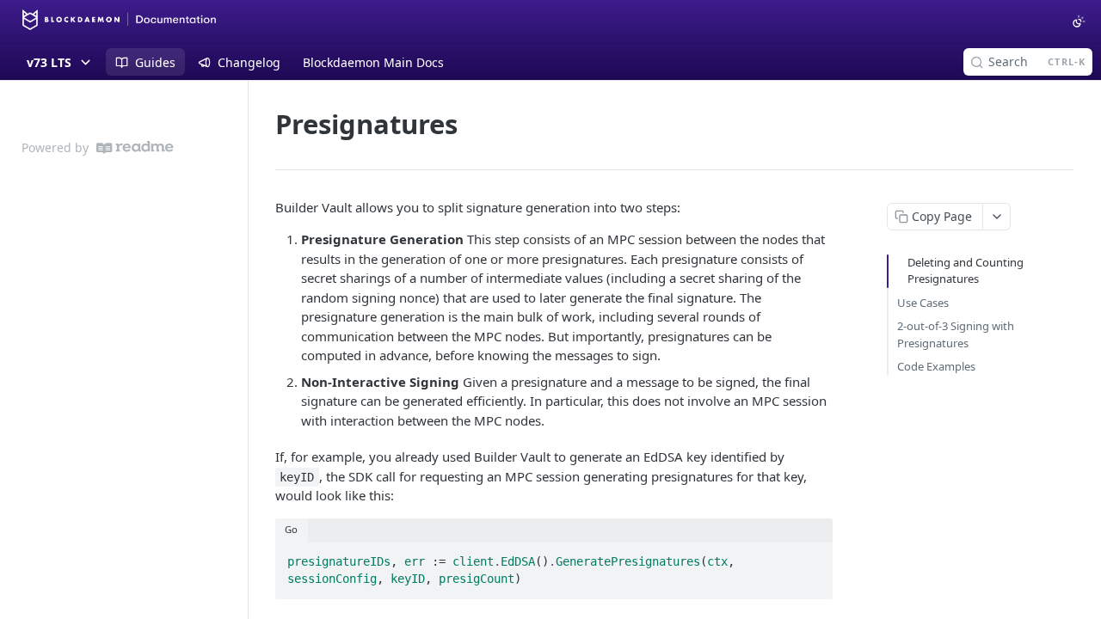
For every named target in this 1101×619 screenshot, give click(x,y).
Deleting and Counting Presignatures (965, 270)
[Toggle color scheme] (1078, 21)
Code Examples (936, 366)
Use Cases (923, 302)
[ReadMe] (135, 147)
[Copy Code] (812, 557)
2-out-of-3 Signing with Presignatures (955, 334)
